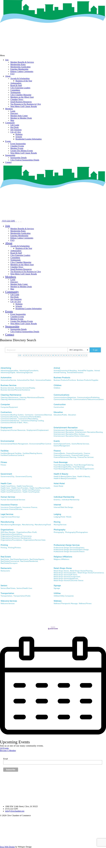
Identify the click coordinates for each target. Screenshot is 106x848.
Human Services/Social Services (13, 500)
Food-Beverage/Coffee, (63, 467)
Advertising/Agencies (24, 372)
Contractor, (29, 415)
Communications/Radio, (63, 399)
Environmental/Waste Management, (15, 444)
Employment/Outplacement (38, 430)
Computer (5, 404)
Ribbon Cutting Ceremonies (21, 71)
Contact (8, 162)
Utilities (57, 593)
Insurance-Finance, (29, 507)
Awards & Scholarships (20, 78)
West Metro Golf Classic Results (23, 106)
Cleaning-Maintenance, (10, 397)
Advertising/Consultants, (29, 370)
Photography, (59, 532)
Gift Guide (14, 125)
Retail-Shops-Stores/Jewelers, (65, 573)
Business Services (8, 385)
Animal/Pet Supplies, (86, 370)
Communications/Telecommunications (88, 399)
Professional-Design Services (67, 545)
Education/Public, (60, 415)
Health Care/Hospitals (31, 492)
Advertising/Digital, (8, 372)
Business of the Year (24, 81)
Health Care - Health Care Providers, (15, 488)
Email (5, 759)
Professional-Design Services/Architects (69, 551)
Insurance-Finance (9, 505)
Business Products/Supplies (87, 380)
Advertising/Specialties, (10, 370)
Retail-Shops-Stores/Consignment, (67, 577)
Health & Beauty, (83, 476)
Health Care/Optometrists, (11, 490)
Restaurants (6, 568)
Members (9, 109)
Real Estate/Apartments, (19, 559)
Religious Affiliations (63, 557)
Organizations (7, 530)
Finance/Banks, (59, 453)
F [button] (36, 355)
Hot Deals (14, 127)
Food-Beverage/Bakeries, (63, 465)
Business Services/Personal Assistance (15, 390)
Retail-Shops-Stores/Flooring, (81, 571)
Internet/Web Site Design (63, 507)
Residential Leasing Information (29, 139)
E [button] (33, 355)
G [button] (38, 355)
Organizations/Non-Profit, (26, 532)
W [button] (79, 355)
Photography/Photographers (76, 532)
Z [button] (86, 355)
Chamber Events (17, 146)
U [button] (73, 355)
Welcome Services (9, 601)
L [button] (50, 355)
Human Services (8, 497)
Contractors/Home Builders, (30, 417)
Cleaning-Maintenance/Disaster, (32, 397)
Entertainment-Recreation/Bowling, (89, 432)
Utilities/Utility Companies (64, 596)
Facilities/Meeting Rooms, (32, 453)
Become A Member (8, 750)
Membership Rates (18, 64)
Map (12, 120)
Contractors (6, 412)
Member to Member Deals (21, 118)
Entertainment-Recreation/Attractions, (69, 430)
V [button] (76, 355)
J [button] (45, 355)
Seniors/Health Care (24, 588)
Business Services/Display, (25, 388)
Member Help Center (19, 116)
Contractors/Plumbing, (10, 417)
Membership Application (20, 67)
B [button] (26, 355)
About (7, 76)
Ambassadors (15, 83)
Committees (15, 90)
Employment (6, 427)
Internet (57, 505)
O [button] (58, 355)
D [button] (31, 355)
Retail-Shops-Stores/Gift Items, (66, 575)
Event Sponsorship (18, 144)
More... (26, 422)
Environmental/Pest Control (40, 444)
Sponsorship (10, 155)
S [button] (68, 355)
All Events (4, 748)
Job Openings (16, 130)
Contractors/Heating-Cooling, (32, 421)
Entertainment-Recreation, (64, 432)
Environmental (7, 441)
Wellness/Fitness (85, 603)
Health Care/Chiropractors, (11, 492)
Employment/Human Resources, (13, 430)
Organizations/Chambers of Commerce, (16, 536)
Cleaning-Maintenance (11, 395)
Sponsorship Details (18, 158)
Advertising (6, 368)
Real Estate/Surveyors (9, 563)
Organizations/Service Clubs (34, 540)
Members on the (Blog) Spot (22, 97)
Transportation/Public (22, 596)
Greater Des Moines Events (21, 151)
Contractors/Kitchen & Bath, (12, 422)
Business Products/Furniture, (65, 380)
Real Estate (6, 557)
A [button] (23, 355)
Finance (57, 451)
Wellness (58, 601)
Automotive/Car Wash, (26, 380)
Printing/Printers (14, 548)
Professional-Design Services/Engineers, (69, 548)
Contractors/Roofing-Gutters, (12, 415)
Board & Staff (16, 85)
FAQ (12, 74)
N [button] (55, 355)
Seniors (4, 585)
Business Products (62, 377)
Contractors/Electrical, (43, 415)
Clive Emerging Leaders (20, 88)
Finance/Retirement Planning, (65, 457)
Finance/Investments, (74, 453)
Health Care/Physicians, (31, 490)
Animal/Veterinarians (75, 372)
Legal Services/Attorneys (10, 517)
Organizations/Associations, (11, 534)
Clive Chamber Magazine (20, 95)
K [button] (48, 355)
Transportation (7, 593)
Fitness (4, 462)
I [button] (43, 355)
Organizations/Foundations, (12, 540)
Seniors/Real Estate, (8, 588)
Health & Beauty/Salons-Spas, (65, 476)
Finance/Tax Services (85, 457)
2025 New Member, (8, 532)
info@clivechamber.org (14, 811)
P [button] (61, 355)
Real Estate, (5, 559)
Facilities (5, 451)
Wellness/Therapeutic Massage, (66, 603)
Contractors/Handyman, (10, 421)
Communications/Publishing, (88, 397)
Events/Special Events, (62, 444)
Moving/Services (60, 525)
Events (8, 141)
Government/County (24, 476)
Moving (57, 522)
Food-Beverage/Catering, (84, 465)
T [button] (71, 355)
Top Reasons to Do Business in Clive (25, 104)
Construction (60, 404)
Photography (59, 530)
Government (6, 474)
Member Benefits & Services (22, 62)
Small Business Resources (21, 102)
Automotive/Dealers (43, 380)
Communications (61, 395)
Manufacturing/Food (43, 525)
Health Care (6, 483)
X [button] (81, 355)
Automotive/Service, (8, 380)
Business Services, (7, 388)
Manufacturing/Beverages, (11, 525)
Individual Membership (64, 497)
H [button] (41, 355)
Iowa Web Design (7, 847)
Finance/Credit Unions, (80, 455)
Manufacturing (7, 522)
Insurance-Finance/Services (11, 509)
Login (12, 111)
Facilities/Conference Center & (12, 455)
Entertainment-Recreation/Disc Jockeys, (69, 434)
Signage (57, 585)
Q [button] (63, 355)
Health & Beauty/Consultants (65, 478)
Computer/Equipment (9, 407)
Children (57, 385)
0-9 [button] (19, 355)
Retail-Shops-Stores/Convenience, (91, 573)
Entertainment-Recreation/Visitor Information (71, 436)
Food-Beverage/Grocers (84, 469)
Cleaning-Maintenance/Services (13, 399)
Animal (57, 368)
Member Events (16, 148)
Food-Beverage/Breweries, (64, 469)
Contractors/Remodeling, (28, 419)
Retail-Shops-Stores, (61, 571)
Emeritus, (57, 500)
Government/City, (8, 476)
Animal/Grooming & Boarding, (65, 370)
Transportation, (7, 596)
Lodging (57, 514)
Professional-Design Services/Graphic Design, (71, 550)
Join (7, 60)
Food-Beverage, (79, 467)
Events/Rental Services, (80, 444)
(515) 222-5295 (8, 221)
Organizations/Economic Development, (16, 538)
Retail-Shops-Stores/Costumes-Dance (68, 580)
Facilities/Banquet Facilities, (11, 453)
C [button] (28, 355)
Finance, (87, 453)
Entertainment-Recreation (66, 427)
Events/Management (62, 446)
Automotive (6, 377)
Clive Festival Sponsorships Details (24, 160)
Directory (14, 113)
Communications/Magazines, (65, 397)
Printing (4, 545)
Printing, (4, 548)
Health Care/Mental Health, (40, 488)
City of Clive (15, 132)
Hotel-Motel (59, 483)
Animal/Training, (60, 372)
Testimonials (15, 92)
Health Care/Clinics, (8, 486)
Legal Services (7, 514)
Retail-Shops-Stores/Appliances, (66, 578)
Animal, (97, 370)
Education (58, 412)
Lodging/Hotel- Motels (62, 517)
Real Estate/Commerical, (10, 561)
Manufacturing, (28, 525)
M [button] (53, 355)
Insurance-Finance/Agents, (11, 507)
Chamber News (16, 99)
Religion (19, 134)
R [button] (66, 355)
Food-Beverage (60, 462)
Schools (19, 137)
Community (10, 123)
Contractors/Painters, (9, 419)
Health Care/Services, (25, 486)
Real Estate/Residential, (29, 561)
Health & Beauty (61, 474)
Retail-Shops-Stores (63, 568)
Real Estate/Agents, (37, 559)
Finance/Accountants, (62, 455)
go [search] (96, 350)
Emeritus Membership (19, 69)
